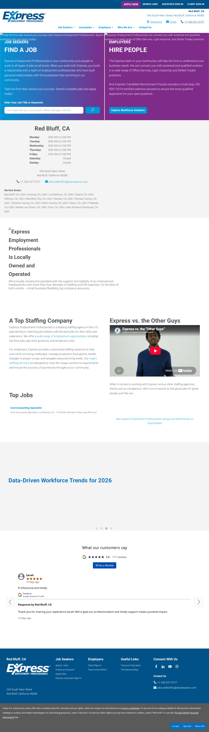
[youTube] (170, 666)
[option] (104, 484)
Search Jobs (150, 4)
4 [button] (111, 529)
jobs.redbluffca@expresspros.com (68, 181)
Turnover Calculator (131, 665)
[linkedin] (163, 666)
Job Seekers (65, 27)
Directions (156, 21)
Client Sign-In (195, 4)
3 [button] (107, 529)
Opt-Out (187, 726)
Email (173, 21)
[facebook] (156, 666)
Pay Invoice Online (97, 669)
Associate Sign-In (172, 4)
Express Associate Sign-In (68, 678)
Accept (175, 726)
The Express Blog (129, 669)
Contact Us (145, 27)
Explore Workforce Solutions (128, 110)
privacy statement (131, 708)
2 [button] (102, 529)
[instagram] (177, 666)
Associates (85, 27)
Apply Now (131, 4)
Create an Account (65, 669)
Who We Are (125, 27)
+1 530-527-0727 (194, 21)
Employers (105, 27)
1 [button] (97, 529)
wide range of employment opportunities (61, 336)
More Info (200, 726)
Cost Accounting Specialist (26, 407)
